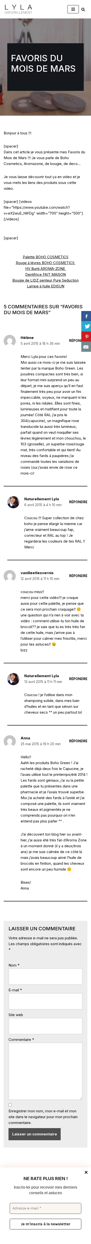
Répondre (78, 341)
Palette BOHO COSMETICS (45, 257)
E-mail (15, 990)
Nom (13, 965)
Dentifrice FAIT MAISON (45, 274)
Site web (15, 1014)
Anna (25, 738)
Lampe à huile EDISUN (45, 286)
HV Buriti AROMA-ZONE (45, 268)
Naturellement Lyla (41, 499)
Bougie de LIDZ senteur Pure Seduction (45, 280)
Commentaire (21, 1039)
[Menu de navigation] (73, 9)
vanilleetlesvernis (37, 572)
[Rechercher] (83, 9)
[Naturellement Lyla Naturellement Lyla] (18, 9)
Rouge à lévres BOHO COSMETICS (45, 262)
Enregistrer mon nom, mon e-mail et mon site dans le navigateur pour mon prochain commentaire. (43, 1117)
